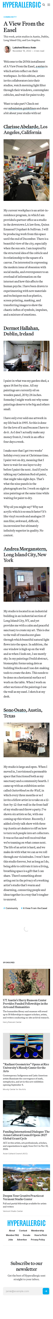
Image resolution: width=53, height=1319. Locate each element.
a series (40, 66)
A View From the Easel (35, 908)
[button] (37, 1230)
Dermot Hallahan (21, 328)
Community (10, 17)
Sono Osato (15, 710)
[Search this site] (43, 4)
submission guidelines (22, 108)
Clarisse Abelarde (21, 127)
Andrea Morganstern (25, 549)
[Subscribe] (46, 1291)
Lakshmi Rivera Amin (24, 47)
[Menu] (48, 4)
